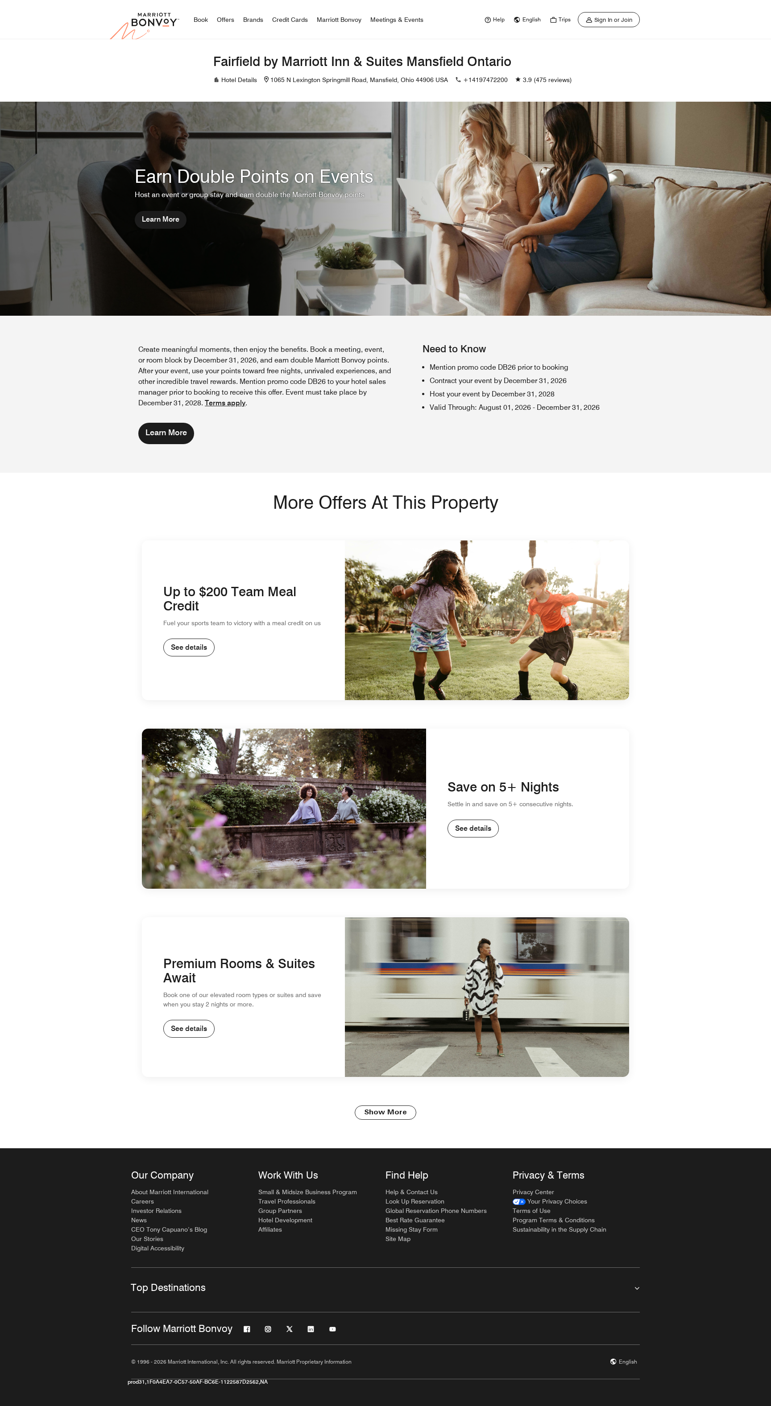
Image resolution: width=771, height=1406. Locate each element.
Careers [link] (142, 1201)
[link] (493, 19)
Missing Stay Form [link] (412, 1229)
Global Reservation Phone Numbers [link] (436, 1210)
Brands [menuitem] (253, 19)
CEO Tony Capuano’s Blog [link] (169, 1229)
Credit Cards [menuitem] (290, 19)
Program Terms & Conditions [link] (554, 1220)
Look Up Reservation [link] (415, 1201)
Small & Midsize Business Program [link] (307, 1192)
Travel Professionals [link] (286, 1201)
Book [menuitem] (201, 19)
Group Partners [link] (280, 1210)
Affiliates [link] (270, 1229)
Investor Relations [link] (156, 1210)
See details (189, 647)
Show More (385, 1112)
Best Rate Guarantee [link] (415, 1220)
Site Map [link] (398, 1238)
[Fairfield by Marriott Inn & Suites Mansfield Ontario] (156, 70)
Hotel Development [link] (285, 1220)
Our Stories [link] (147, 1238)
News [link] (139, 1220)
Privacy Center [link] (533, 1192)
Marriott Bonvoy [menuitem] (339, 19)
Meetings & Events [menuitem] (396, 19)
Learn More (160, 219)
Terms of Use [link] (532, 1210)
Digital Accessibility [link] (157, 1248)
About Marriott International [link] (169, 1192)
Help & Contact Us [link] (412, 1192)
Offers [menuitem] (225, 19)
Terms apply (225, 403)
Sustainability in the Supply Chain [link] (559, 1229)
